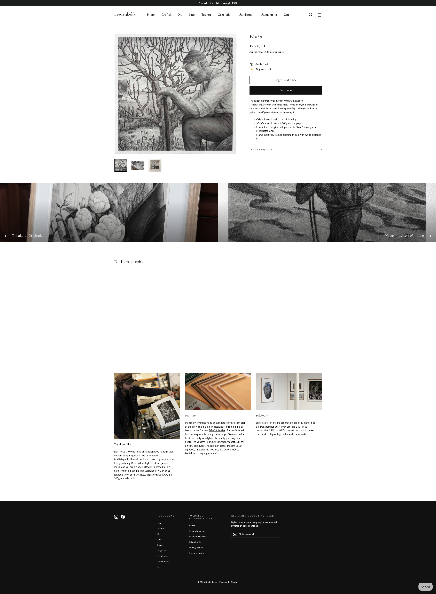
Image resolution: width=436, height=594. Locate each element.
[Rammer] (218, 391)
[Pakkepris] (289, 391)
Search (192, 525)
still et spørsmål (262, 150)
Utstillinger (246, 14)
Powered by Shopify (228, 582)
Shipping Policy (196, 553)
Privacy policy (196, 547)
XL (180, 14)
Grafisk (166, 14)
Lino (192, 14)
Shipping (271, 52)
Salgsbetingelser (197, 531)
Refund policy (196, 542)
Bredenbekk (125, 14)
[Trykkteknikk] (147, 406)
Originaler (225, 14)
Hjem (151, 14)
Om (286, 14)
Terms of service (197, 536)
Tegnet (206, 14)
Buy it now (285, 90)
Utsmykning (269, 14)
